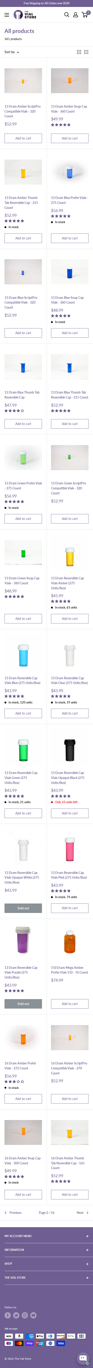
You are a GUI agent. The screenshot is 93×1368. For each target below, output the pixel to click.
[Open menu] (7, 15)
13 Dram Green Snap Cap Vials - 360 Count (22, 580)
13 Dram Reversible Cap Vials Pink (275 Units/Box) (69, 875)
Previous (15, 1213)
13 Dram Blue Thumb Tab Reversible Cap (22, 394)
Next (80, 1213)
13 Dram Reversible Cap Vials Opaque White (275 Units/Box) (22, 877)
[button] (61, 125)
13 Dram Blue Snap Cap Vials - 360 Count (67, 300)
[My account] (75, 14)
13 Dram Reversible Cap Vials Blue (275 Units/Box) (22, 680)
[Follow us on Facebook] (8, 1315)
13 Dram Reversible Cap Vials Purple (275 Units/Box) (21, 972)
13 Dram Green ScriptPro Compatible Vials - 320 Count (68, 488)
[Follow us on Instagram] (25, 1315)
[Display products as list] (86, 52)
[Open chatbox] (83, 1358)
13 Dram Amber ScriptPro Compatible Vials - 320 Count (23, 111)
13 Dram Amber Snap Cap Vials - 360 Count (69, 108)
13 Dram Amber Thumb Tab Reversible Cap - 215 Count (21, 202)
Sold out (23, 908)
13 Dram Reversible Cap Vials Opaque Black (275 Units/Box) (67, 777)
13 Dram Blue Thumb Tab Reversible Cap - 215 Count (69, 394)
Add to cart (23, 138)
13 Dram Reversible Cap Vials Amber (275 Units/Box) (67, 583)
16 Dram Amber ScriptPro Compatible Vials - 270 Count (69, 1068)
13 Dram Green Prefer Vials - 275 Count (23, 485)
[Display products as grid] (79, 52)
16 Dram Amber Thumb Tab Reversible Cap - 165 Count (67, 1163)
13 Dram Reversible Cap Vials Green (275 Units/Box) (21, 777)
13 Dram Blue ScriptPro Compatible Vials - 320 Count (21, 302)
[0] (85, 14)
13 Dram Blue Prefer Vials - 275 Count (69, 200)
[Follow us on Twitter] (16, 1315)
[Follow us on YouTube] (33, 1315)
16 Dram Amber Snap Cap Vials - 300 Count (23, 1160)
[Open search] (66, 14)
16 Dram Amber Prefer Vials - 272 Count (20, 1065)
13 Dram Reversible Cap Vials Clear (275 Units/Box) (69, 680)
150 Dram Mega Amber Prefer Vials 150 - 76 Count (69, 970)
